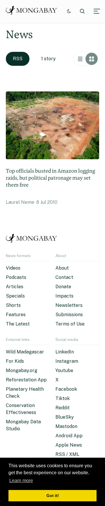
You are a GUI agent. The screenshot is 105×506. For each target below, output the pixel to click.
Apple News (68, 445)
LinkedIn (64, 352)
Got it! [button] (52, 495)
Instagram (66, 361)
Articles (14, 286)
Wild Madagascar (25, 352)
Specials (15, 296)
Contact (64, 277)
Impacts (64, 296)
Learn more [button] (21, 480)
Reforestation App (26, 380)
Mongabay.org (21, 370)
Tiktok (62, 398)
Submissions (69, 314)
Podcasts (16, 277)
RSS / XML (67, 454)
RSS (17, 58)
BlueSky (64, 417)
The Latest (18, 324)
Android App (69, 435)
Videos (13, 268)
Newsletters (69, 305)
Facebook (66, 389)
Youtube (64, 370)
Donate (63, 286)
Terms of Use (70, 324)
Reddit (62, 408)
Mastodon (66, 426)
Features (16, 314)
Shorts (13, 305)
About (62, 268)
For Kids (15, 361)
